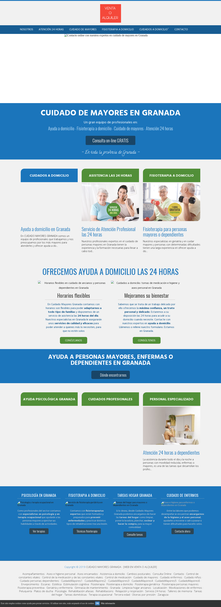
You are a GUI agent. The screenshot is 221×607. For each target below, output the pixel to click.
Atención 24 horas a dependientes (171, 452)
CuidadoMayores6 (189, 580)
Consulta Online (162, 574)
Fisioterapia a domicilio (118, 29)
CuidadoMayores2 (95, 580)
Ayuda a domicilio (61, 128)
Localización (160, 587)
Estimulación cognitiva (76, 584)
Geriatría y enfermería (59, 587)
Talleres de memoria (180, 591)
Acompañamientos (33, 574)
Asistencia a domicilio (112, 574)
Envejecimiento (30, 584)
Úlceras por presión (144, 594)
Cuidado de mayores (83, 29)
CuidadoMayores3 (118, 580)
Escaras (45, 584)
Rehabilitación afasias (81, 591)
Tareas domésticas (76, 594)
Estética (56, 584)
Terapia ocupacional (100, 594)
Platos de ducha (43, 591)
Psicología (60, 591)
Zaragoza (163, 594)
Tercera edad (122, 594)
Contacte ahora (182, 531)
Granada (115, 587)
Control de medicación (118, 577)
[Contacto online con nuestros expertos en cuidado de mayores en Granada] (106, 35)
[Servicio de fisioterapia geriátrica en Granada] (86, 505)
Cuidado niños (192, 577)
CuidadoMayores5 (165, 580)
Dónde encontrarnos (113, 375)
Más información (108, 603)
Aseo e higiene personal (61, 574)
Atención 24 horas (51, 29)
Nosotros (26, 29)
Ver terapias (39, 531)
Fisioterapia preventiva (31, 587)
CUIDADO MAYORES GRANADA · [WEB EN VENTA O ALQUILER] (121, 567)
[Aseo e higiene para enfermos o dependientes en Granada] (182, 505)
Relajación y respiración (129, 591)
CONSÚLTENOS (146, 340)
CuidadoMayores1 (72, 580)
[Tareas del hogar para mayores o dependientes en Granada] (134, 505)
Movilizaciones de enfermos (185, 587)
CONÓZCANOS (73, 340)
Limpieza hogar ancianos (136, 587)
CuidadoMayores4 (142, 580)
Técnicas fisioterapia (86, 531)
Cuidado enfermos (171, 577)
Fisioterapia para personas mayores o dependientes (165, 231)
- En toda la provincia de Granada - (110, 152)
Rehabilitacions (104, 591)
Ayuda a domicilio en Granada (45, 228)
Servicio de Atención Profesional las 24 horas (109, 231)
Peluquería (25, 591)
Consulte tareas (135, 534)
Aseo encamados (87, 574)
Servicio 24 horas (155, 591)
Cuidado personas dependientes (39, 580)
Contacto (181, 29)
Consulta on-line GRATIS (110, 140)
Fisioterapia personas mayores (180, 584)
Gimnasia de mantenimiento (91, 587)
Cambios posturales (139, 574)
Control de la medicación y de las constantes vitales (72, 577)
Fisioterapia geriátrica (147, 584)
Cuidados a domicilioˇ (154, 29)
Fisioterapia (97, 584)
